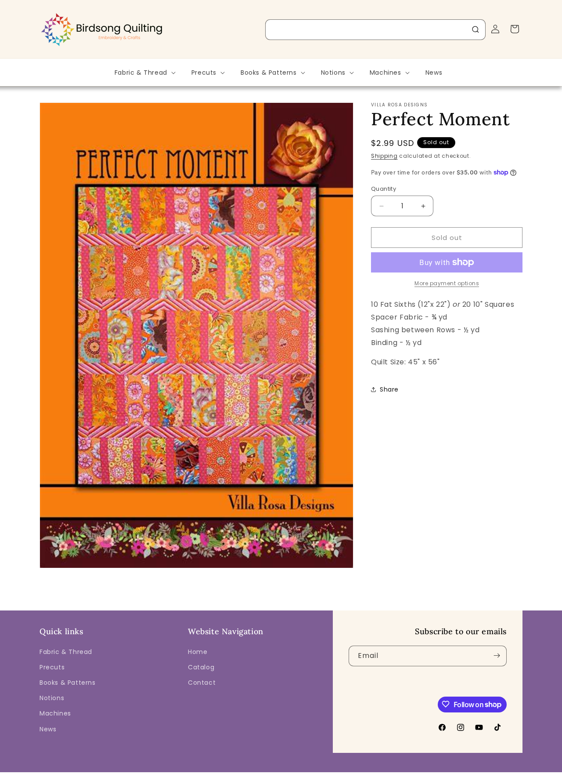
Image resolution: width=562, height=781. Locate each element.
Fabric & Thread (66, 651)
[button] (144, 72)
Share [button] (389, 389)
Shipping (384, 156)
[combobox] (375, 30)
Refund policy (240, 774)
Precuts (52, 666)
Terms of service (336, 774)
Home (197, 651)
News (48, 728)
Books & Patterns (68, 682)
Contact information (445, 774)
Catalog (201, 666)
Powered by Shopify (187, 774)
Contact (202, 682)
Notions (52, 698)
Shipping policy (388, 774)
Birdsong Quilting (135, 774)
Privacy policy (287, 774)
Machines (55, 713)
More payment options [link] (446, 283)
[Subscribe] (496, 655)
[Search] (475, 29)
